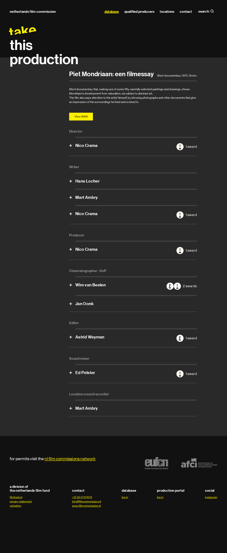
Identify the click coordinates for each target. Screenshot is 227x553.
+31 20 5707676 (82, 497)
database (111, 11)
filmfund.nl (16, 497)
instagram (211, 497)
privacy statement (21, 501)
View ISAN (81, 116)
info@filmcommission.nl (86, 501)
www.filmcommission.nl (86, 505)
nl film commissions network (70, 458)
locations (167, 11)
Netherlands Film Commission (33, 11)
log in (125, 497)
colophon (15, 505)
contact (186, 11)
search (204, 11)
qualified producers (139, 11)
